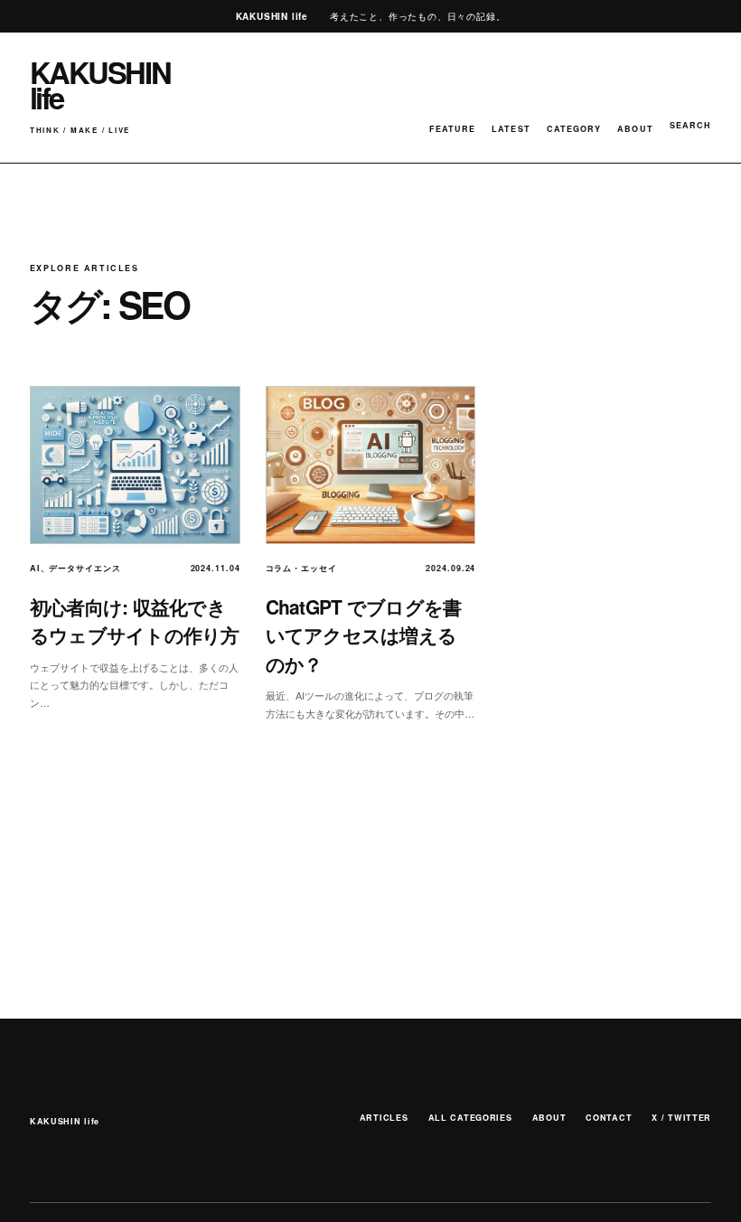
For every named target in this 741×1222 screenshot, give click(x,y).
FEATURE (452, 129)
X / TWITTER (681, 1117)
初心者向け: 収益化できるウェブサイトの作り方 (134, 621)
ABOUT (634, 129)
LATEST (511, 129)
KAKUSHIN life (64, 1121)
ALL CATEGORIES (470, 1117)
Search (690, 125)
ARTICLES (384, 1117)
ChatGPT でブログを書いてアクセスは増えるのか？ (364, 635)
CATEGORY (574, 129)
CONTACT (609, 1117)
